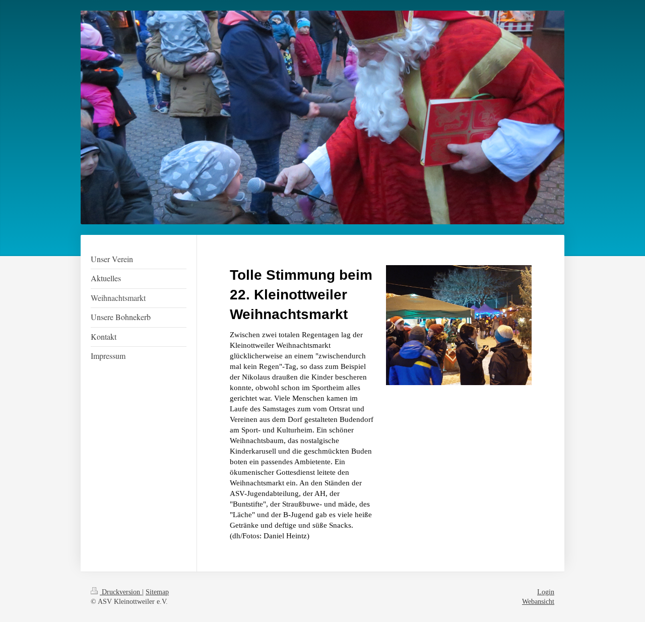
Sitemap (157, 592)
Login (545, 592)
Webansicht (538, 601)
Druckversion (121, 592)
